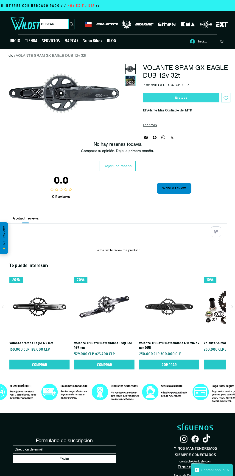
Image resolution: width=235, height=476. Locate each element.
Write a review (174, 188)
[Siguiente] (232, 365)
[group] (117, 382)
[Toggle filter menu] (216, 231)
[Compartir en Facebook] (146, 137)
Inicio (9, 55)
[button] (31, 40)
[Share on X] (172, 137)
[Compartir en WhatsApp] (163, 137)
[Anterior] (3, 365)
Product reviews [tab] (25, 218)
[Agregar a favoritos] (226, 97)
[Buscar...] (71, 24)
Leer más (150, 125)
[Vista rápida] (169, 366)
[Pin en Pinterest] (154, 137)
